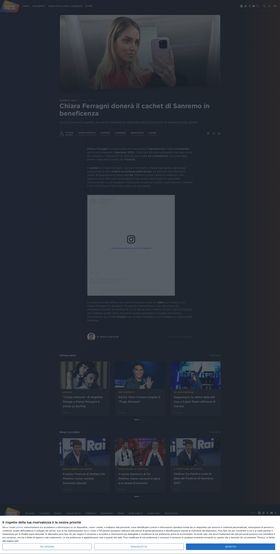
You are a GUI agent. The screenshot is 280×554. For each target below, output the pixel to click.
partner (19, 527)
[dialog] (140, 535)
